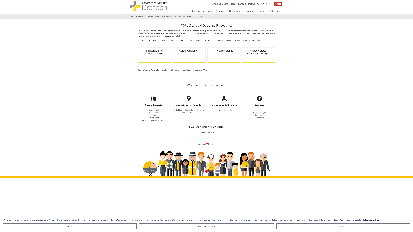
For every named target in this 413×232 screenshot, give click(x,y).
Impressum (259, 115)
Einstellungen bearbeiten (206, 226)
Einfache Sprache (219, 4)
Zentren (207, 11)
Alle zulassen (343, 226)
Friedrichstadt (153, 110)
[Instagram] (266, 3)
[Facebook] (262, 3)
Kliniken (195, 11)
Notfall (278, 4)
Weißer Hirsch (153, 118)
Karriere (262, 11)
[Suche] (258, 3)
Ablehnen (70, 226)
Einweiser (248, 11)
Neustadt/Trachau (153, 113)
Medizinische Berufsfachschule (153, 120)
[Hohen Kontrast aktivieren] (270, 3)
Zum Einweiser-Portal (224, 110)
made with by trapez (206, 144)
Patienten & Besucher (227, 11)
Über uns (275, 11)
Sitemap (251, 4)
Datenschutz (259, 118)
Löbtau (153, 115)
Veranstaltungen (259, 113)
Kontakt (242, 4)
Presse (233, 4)
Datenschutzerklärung (372, 220)
